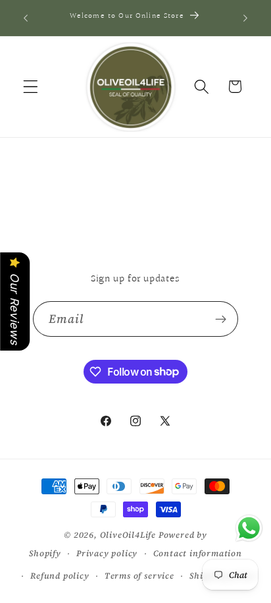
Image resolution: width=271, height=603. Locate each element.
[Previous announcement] (25, 17)
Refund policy (59, 575)
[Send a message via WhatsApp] (249, 528)
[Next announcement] (245, 17)
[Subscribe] (221, 319)
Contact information (197, 553)
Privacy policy (106, 553)
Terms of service (139, 575)
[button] (30, 86)
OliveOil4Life (128, 534)
